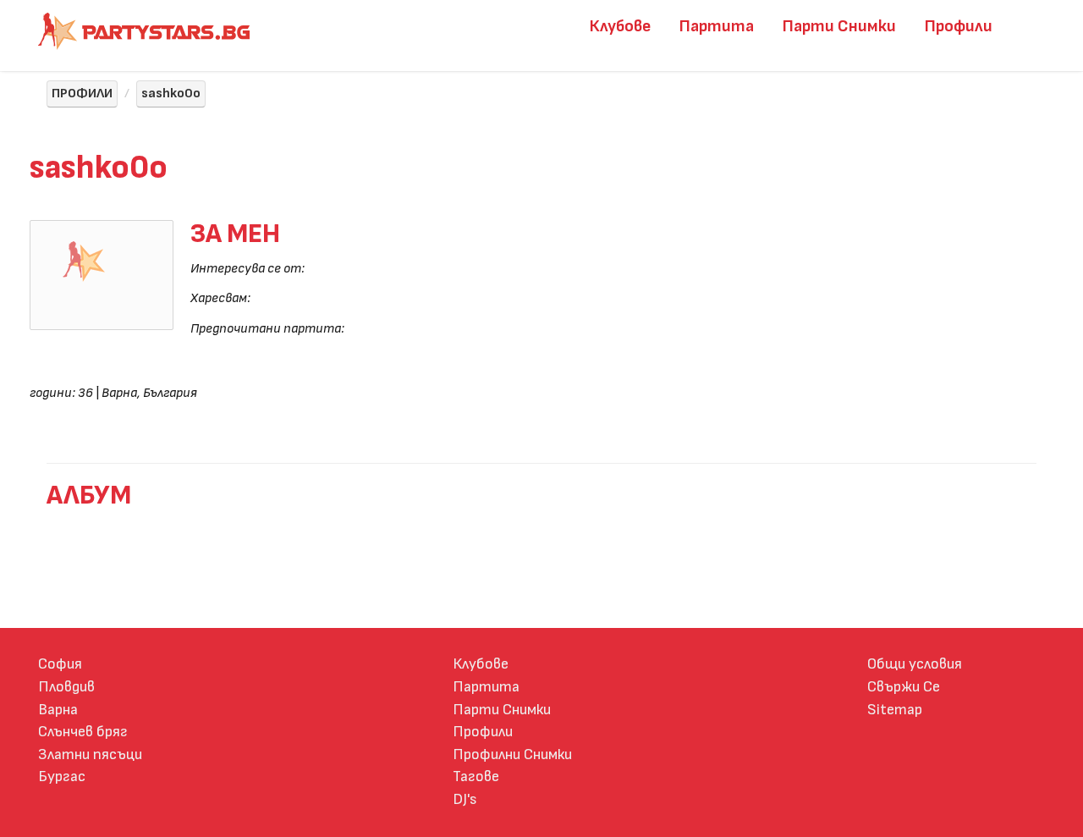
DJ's (465, 799)
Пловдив (66, 687)
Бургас (61, 776)
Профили (958, 26)
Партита (716, 26)
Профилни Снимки (512, 754)
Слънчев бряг (83, 732)
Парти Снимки (839, 26)
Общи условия (914, 664)
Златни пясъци (90, 754)
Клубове (620, 26)
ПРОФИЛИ (82, 93)
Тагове (476, 776)
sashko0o (171, 93)
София (60, 664)
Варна (58, 710)
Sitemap (894, 710)
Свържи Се (903, 687)
